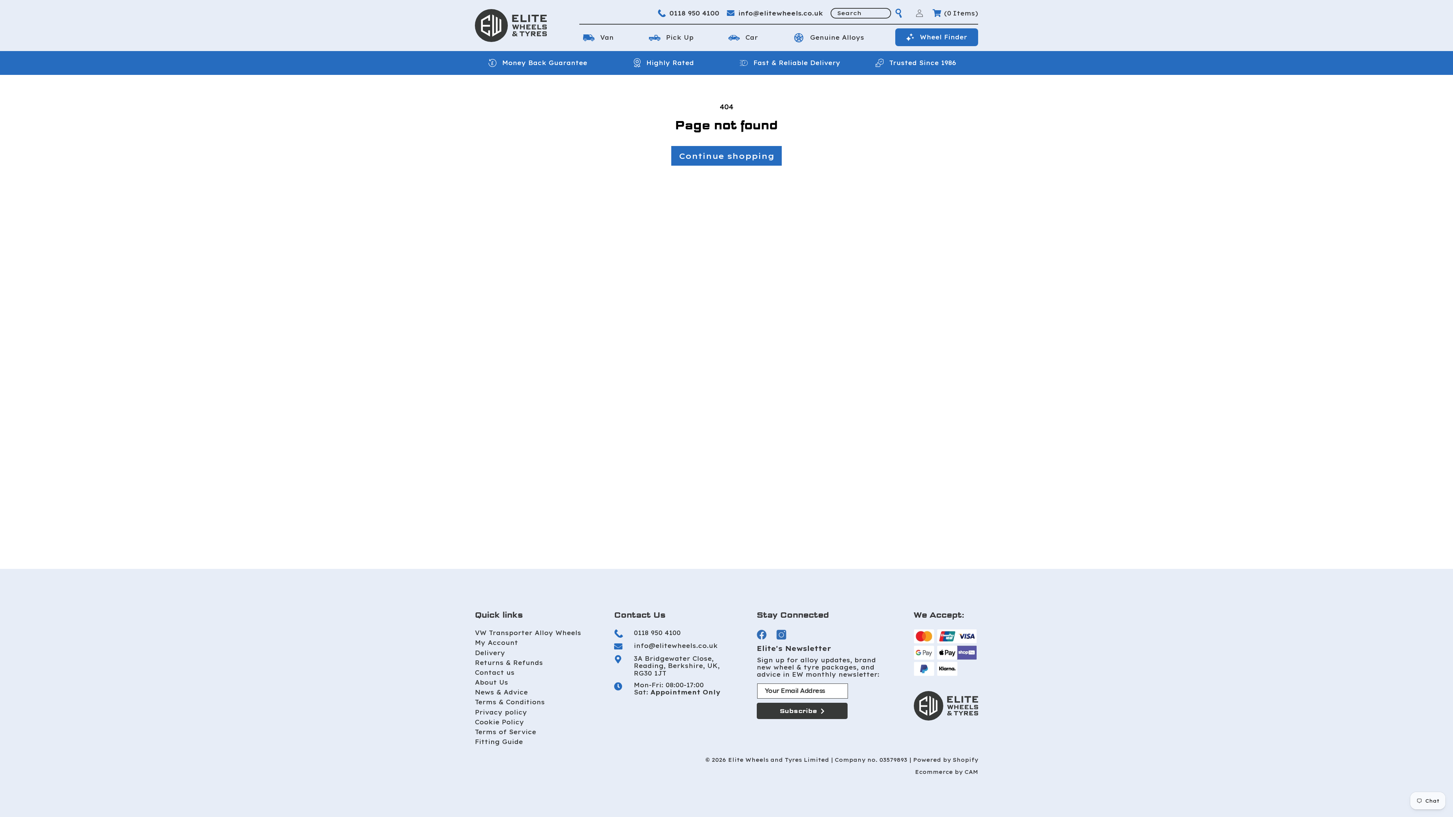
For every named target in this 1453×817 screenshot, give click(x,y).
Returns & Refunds (509, 662)
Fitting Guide (499, 742)
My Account (496, 642)
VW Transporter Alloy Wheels (528, 633)
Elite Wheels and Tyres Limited (778, 760)
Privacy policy (501, 712)
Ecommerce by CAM (946, 772)
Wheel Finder (943, 37)
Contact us (495, 672)
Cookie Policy (499, 722)
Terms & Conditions (510, 702)
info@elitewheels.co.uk (780, 13)
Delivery (490, 653)
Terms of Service (505, 732)
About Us (491, 682)
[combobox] (861, 13)
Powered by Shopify (945, 760)
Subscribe (798, 710)
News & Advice (501, 692)
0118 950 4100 (694, 13)
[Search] (898, 13)
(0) (961, 13)
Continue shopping (726, 156)
